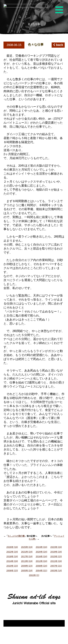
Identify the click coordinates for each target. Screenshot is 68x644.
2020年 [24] (41, 552)
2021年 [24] (26, 552)
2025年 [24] (26, 547)
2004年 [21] (41, 570)
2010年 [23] (12, 566)
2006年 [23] (12, 570)
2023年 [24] (56, 547)
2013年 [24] (26, 561)
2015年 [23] (56, 556)
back (59, 45)
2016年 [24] (41, 556)
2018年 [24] (12, 556)
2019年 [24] (56, 552)
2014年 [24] (12, 561)
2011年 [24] (56, 561)
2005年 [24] (26, 570)
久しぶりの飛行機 (16, 536)
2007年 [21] (56, 566)
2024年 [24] (41, 547)
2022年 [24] (12, 552)
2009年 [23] (26, 566)
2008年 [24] (41, 566)
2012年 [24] (41, 561)
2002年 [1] (34, 575)
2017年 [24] (26, 556)
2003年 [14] (56, 570)
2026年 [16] (12, 547)
